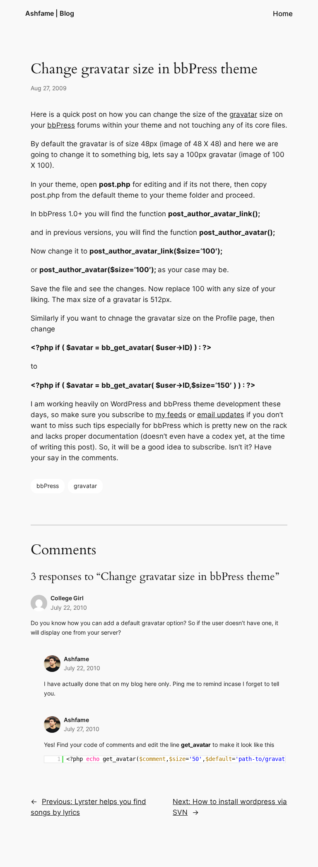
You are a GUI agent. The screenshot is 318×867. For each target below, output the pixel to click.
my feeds (170, 415)
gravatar (243, 114)
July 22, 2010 (69, 607)
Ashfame (76, 658)
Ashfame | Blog (49, 13)
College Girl (67, 597)
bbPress (61, 125)
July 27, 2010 (81, 728)
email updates (220, 415)
